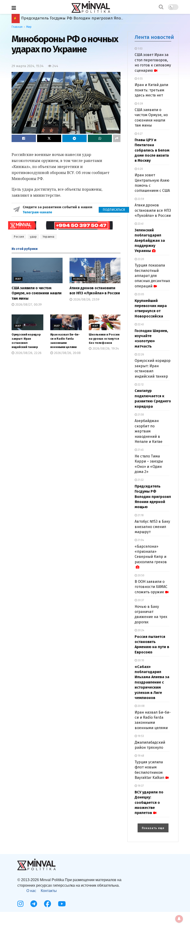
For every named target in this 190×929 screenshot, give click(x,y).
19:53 (140, 736)
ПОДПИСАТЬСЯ (114, 210)
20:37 (140, 600)
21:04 (140, 540)
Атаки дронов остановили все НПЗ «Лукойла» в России (153, 210)
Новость (79, 278)
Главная (17, 26)
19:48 (140, 755)
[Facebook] (47, 903)
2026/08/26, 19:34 (105, 349)
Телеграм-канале (38, 212)
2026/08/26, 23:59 (85, 299)
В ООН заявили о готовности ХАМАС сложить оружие (151, 586)
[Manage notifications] (179, 919)
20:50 (140, 575)
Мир (29, 26)
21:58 (140, 414)
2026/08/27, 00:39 (28, 305)
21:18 (140, 515)
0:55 (140, 78)
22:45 (140, 324)
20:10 (140, 660)
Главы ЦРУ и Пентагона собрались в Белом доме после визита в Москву (152, 150)
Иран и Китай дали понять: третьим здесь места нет (151, 90)
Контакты (49, 891)
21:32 (140, 480)
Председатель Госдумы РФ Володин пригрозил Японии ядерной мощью (153, 496)
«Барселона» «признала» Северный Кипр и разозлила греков (151, 554)
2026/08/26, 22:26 (27, 353)
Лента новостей (154, 37)
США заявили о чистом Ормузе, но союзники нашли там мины (37, 293)
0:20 (140, 169)
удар (33, 236)
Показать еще (153, 828)
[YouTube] (62, 903)
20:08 (141, 706)
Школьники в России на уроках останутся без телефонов (104, 339)
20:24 (140, 630)
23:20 (140, 259)
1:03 (139, 48)
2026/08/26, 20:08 (67, 353)
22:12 (140, 384)
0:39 (140, 103)
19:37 (140, 785)
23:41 (140, 223)
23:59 (140, 199)
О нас (31, 891)
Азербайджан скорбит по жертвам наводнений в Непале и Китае (148, 431)
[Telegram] (33, 903)
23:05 (140, 294)
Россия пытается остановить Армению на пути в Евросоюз (78, 18)
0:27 (139, 133)
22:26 (140, 354)
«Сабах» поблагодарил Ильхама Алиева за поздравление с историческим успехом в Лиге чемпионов (152, 682)
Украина (48, 236)
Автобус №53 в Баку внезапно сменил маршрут (152, 526)
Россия (19, 236)
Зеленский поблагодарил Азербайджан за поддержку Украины (150, 240)
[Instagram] (20, 903)
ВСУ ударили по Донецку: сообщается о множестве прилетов (149, 802)
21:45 (140, 449)
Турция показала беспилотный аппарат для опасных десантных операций (152, 275)
